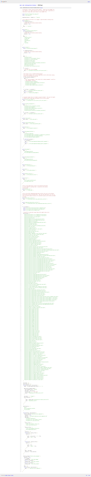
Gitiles (6, 475)
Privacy (9, 475)
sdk (23, 5)
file (41, 7)
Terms (12, 475)
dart (21, 5)
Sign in (89, 1)
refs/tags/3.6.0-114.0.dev (30, 5)
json (89, 475)
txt (86, 475)
